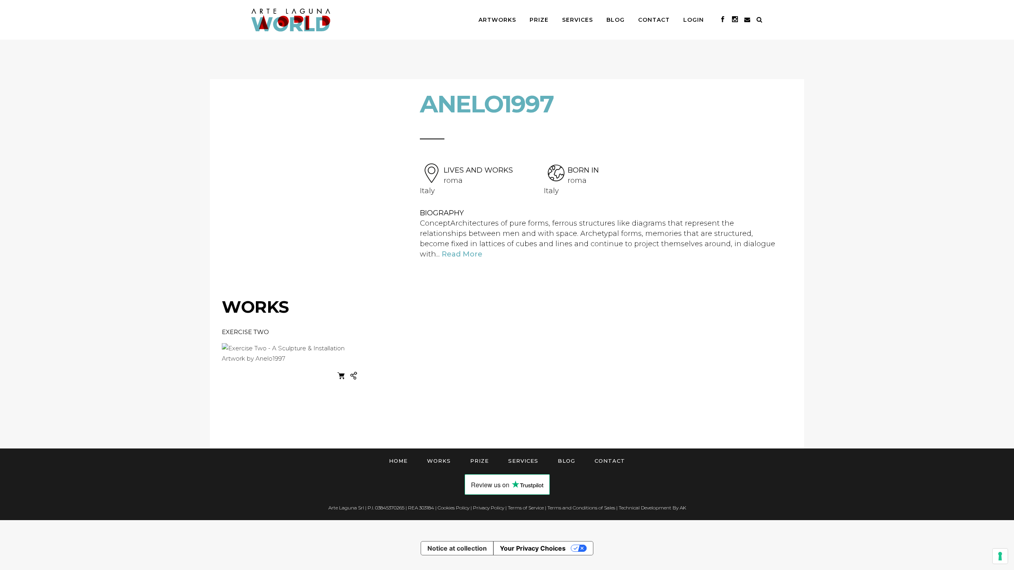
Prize (479, 461)
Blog (566, 461)
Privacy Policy (488, 508)
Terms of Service (526, 508)
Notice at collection (457, 548)
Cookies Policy (453, 508)
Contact (610, 461)
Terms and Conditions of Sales (581, 508)
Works (439, 461)
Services (523, 461)
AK (683, 508)
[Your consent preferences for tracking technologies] (1000, 556)
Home (398, 461)
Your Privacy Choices (533, 548)
